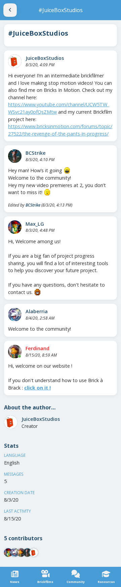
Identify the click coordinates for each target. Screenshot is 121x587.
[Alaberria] (15, 314)
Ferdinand (37, 348)
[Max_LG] (15, 227)
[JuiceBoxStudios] (15, 61)
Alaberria (37, 311)
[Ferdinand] (15, 351)
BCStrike (36, 153)
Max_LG (35, 224)
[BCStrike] (15, 156)
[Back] (10, 10)
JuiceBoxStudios (45, 58)
